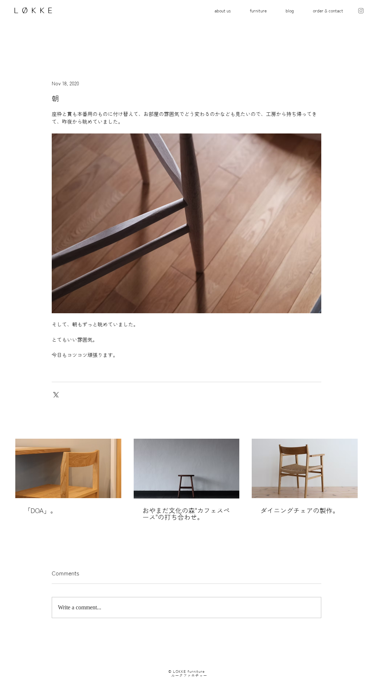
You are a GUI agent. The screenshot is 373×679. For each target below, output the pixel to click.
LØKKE (32, 10)
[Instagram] (361, 10)
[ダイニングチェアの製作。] (305, 468)
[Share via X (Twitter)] (55, 394)
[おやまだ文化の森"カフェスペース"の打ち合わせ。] (187, 468)
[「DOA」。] (68, 468)
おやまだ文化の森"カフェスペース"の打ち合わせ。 (186, 513)
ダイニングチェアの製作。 (299, 510)
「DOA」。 (40, 510)
